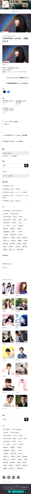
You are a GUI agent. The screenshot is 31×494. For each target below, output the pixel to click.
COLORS (5, 213)
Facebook (5, 255)
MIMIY (14, 219)
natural (20, 219)
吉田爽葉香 (6, 231)
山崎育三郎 (13, 234)
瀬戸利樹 (5, 243)
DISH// (20, 216)
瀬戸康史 (12, 243)
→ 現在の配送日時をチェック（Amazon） (17, 83)
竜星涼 (5, 246)
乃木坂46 (20, 225)
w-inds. (20, 222)
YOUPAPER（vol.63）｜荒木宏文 (11, 200)
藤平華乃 (25, 246)
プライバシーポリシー (8, 481)
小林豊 (20, 231)
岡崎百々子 (6, 237)
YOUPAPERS (16, 4)
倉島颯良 (12, 228)
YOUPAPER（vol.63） (8, 185)
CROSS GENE (14, 213)
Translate (14, 156)
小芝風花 (5, 234)
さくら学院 (6, 225)
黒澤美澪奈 (20, 249)
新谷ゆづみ (6, 240)
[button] (8, 289)
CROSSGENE (7, 216)
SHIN (25, 219)
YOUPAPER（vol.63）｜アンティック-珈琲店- (14, 192)
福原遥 (19, 243)
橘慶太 (20, 240)
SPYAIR (14, 222)
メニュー (16, 11)
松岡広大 (13, 240)
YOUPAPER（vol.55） (13, 67)
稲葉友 (24, 243)
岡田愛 (13, 237)
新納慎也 (25, 237)
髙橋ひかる (7, 124)
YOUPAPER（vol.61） (8, 100)
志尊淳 (19, 237)
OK (9, 491)
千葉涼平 (19, 228)
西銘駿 (5, 249)
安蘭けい (13, 231)
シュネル (13, 225)
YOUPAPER (12, 36)
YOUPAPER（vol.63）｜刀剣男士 (11, 189)
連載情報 (16, 121)
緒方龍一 (11, 246)
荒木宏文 (18, 246)
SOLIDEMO (6, 222)
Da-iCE (15, 216)
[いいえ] (29, 489)
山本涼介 (20, 234)
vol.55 (6, 121)
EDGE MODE (7, 219)
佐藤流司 (5, 228)
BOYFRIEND (6, 210)
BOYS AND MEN (16, 210)
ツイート (4, 267)
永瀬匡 (25, 240)
